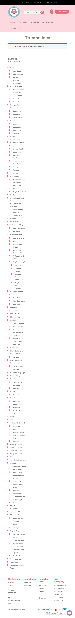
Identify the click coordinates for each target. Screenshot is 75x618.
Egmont (13, 218)
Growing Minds (16, 234)
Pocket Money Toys (17, 373)
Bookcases (17, 152)
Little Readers (15, 314)
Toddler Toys (17, 556)
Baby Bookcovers (19, 301)
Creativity (16, 426)
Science (16, 441)
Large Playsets (18, 540)
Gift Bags (16, 231)
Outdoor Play (18, 327)
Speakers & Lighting (18, 460)
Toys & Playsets (16, 531)
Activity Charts (18, 238)
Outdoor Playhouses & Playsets (18, 332)
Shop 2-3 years (16, 447)
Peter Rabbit (15, 348)
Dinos (15, 429)
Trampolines (17, 341)
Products (23, 22)
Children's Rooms (17, 142)
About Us (35, 22)
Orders (41, 588)
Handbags (17, 114)
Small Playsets (18, 549)
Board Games (18, 518)
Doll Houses (15, 176)
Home (12, 22)
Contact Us (15, 28)
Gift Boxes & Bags (17, 225)
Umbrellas (16, 388)
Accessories (17, 124)
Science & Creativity (18, 423)
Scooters (16, 407)
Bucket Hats (17, 472)
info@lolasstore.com (14, 602)
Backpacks (17, 111)
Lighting (13, 307)
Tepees (15, 553)
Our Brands (47, 22)
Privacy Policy (59, 600)
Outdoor (13, 320)
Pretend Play (15, 376)
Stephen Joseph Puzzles (18, 285)
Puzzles (15, 524)
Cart (40, 595)
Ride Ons (13, 398)
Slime (12, 457)
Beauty (13, 120)
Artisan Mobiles (19, 149)
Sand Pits (16, 338)
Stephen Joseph (19, 262)
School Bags (17, 99)
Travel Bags (17, 117)
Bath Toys (18, 265)
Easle (15, 537)
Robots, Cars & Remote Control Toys (19, 435)
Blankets (16, 77)
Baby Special (18, 74)
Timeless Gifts (15, 512)
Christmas (14, 173)
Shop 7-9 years (16, 454)
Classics (16, 521)
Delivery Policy (60, 585)
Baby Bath (17, 298)
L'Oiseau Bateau (16, 291)
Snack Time (17, 102)
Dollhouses (17, 185)
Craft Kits (16, 241)
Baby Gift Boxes (19, 228)
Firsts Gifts (14, 222)
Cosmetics (17, 130)
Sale (12, 416)
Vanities (16, 170)
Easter (13, 195)
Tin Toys (16, 528)
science (13, 420)
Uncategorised (16, 559)
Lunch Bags (17, 95)
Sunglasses (17, 493)
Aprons (15, 295)
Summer (13, 463)
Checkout (42, 598)
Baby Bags (17, 71)
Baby (12, 67)
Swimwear (17, 503)
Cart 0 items (62, 12)
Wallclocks (14, 562)
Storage (16, 167)
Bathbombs (17, 127)
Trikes (15, 413)
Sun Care (16, 490)
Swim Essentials (19, 496)
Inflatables (17, 481)
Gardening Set (18, 323)
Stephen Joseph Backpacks (19, 276)
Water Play (17, 344)
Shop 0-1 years (16, 444)
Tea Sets (16, 357)
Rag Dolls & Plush (19, 192)
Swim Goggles (18, 500)
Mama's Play (15, 317)
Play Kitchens (18, 366)
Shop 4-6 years (16, 450)
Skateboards (17, 410)
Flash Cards (17, 215)
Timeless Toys (15, 515)
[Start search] (42, 12)
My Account (43, 585)
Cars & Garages (19, 534)
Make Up (16, 133)
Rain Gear (14, 379)
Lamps (15, 311)
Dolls (14, 189)
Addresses (43, 591)
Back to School (16, 86)
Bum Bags (17, 304)
